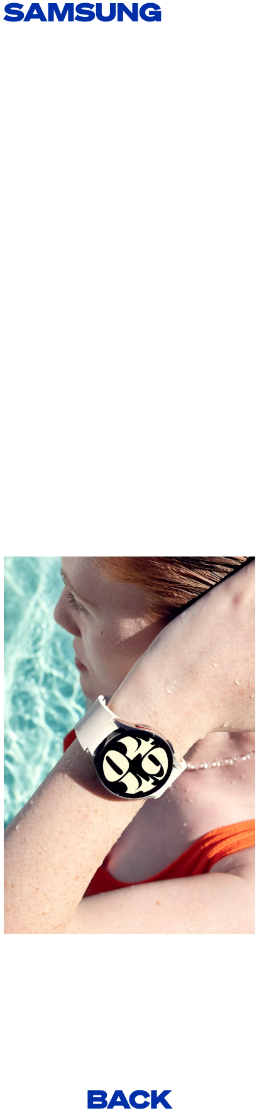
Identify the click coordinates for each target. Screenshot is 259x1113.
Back (129, 1099)
